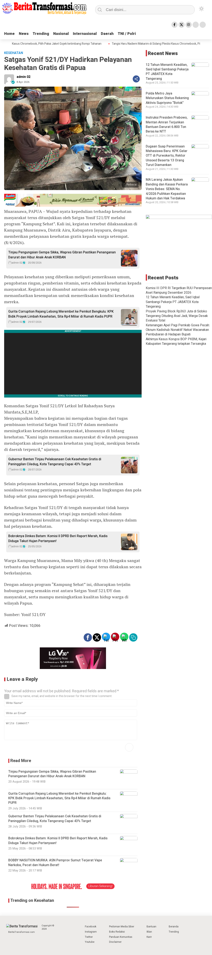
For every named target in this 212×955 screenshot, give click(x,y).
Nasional (61, 34)
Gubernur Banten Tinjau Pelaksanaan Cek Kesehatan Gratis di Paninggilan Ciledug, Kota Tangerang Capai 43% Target (54, 462)
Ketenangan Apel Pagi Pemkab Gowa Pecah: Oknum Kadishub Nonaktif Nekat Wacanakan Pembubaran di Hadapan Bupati (178, 330)
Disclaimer (115, 942)
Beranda (173, 926)
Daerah (107, 34)
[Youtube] (196, 25)
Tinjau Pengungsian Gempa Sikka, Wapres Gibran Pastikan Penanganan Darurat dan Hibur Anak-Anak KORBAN (62, 255)
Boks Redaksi (117, 932)
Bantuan (151, 926)
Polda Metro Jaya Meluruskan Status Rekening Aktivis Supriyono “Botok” (167, 98)
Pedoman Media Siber (121, 926)
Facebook (90, 926)
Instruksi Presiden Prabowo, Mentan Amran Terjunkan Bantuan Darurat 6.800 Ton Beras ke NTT (167, 124)
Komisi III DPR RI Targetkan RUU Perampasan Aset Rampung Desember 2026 (179, 290)
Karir (149, 937)
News (24, 34)
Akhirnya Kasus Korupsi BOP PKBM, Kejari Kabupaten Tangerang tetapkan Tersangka (176, 341)
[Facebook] (174, 25)
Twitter (89, 937)
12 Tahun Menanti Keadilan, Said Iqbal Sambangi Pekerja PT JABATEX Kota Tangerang (167, 71)
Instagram (91, 932)
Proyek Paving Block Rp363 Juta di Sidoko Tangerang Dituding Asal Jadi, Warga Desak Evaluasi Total (177, 316)
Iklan (149, 932)
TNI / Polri (127, 34)
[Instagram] (189, 25)
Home (9, 34)
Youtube (89, 942)
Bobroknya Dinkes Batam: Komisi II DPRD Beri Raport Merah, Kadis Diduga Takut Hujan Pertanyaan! (57, 539)
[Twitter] (181, 25)
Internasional (85, 34)
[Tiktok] (203, 25)
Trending (41, 34)
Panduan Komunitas (120, 937)
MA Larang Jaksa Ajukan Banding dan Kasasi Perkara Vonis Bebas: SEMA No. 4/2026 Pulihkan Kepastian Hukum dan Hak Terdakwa (167, 189)
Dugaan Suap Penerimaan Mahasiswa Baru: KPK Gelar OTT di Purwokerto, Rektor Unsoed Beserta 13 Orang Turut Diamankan (166, 156)
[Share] (136, 78)
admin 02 (23, 76)
